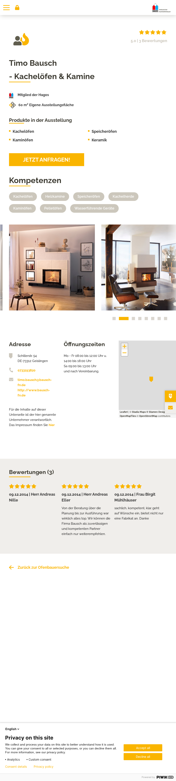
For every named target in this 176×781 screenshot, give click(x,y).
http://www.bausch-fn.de (34, 392)
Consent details (16, 766)
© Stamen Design (156, 412)
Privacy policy (43, 766)
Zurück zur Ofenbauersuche (43, 567)
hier (52, 425)
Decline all (143, 756)
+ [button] (125, 346)
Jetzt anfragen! (46, 159)
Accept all (143, 748)
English (11, 729)
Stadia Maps (139, 412)
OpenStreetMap (148, 416)
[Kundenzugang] (17, 7)
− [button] (124, 353)
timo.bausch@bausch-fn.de (35, 382)
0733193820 (26, 370)
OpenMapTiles (128, 416)
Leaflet (124, 412)
